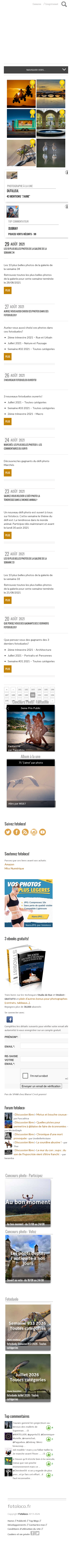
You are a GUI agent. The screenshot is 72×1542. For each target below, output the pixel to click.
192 (39, 695)
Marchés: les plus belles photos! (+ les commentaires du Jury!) (23, 446)
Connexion (37, 4)
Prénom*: (11, 1036)
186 (52, 689)
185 (46, 689)
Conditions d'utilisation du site (24, 1529)
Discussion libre (24, 1114)
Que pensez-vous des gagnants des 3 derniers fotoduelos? (26, 625)
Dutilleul (13, 191)
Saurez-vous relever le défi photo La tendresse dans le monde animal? (22, 497)
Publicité (21, 1521)
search (64, 4)
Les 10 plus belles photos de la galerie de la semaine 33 (25, 560)
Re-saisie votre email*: (11, 1060)
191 (33, 695)
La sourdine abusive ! (49, 1142)
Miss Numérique (14, 868)
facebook (33, 1533)
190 (26, 695)
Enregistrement (51, 4)
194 (52, 695)
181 (20, 689)
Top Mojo (34, 1521)
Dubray (13, 228)
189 (20, 695)
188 (13, 695)
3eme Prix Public (31, 708)
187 (6, 695)
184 (39, 689)
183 (33, 689)
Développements (17, 1525)
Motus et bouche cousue (51, 1114)
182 (26, 689)
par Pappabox (16, 750)
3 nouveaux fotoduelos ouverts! (20, 380)
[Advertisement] (36, 38)
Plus (7, 290)
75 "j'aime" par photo (31, 762)
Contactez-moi (37, 1525)
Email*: (10, 1046)
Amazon (9, 864)
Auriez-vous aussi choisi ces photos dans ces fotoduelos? (26, 313)
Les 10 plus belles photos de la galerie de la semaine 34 (25, 250)
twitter (37, 1533)
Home (11, 1521)
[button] (10, 1019)
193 (46, 695)
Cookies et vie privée (19, 1534)
